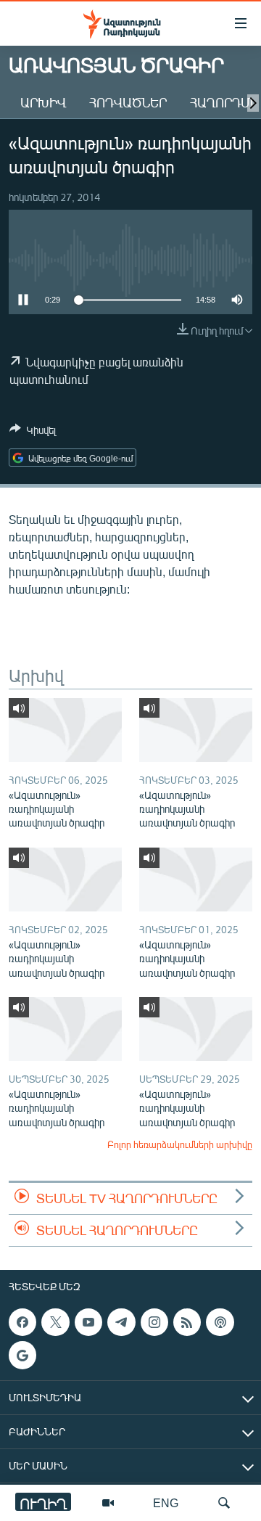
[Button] (32, 432)
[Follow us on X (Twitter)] (55, 1322)
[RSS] (187, 1322)
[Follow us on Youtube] (88, 1322)
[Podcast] (219, 1322)
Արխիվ (43, 102)
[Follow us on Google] (22, 1355)
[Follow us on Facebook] (22, 1322)
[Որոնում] (224, 1503)
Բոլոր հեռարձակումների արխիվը (179, 1144)
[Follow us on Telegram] (121, 1322)
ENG (165, 1502)
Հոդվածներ (128, 102)
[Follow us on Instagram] (154, 1322)
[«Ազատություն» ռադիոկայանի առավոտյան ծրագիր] (65, 730)
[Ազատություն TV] (108, 1503)
